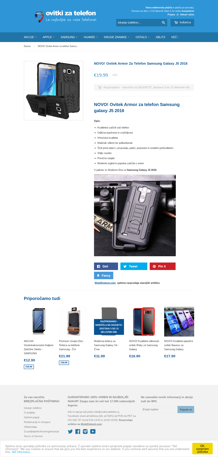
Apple (48, 37)
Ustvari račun (187, 14)
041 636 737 (74, 420)
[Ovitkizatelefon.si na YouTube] (93, 432)
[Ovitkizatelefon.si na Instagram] (85, 432)
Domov (27, 46)
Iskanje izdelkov (33, 407)
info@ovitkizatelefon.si (106, 411)
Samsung (68, 37)
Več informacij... (22, 452)
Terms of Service (33, 436)
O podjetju (29, 412)
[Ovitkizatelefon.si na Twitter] (70, 432)
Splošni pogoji (31, 417)
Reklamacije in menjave (37, 422)
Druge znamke (116, 37)
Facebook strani (77, 415)
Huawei (90, 37)
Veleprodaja (30, 426)
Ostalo (142, 37)
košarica (185, 22)
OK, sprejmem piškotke (202, 449)
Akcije (29, 37)
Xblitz (160, 37)
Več (174, 37)
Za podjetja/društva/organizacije (41, 431)
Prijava (171, 14)
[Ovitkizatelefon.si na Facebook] (77, 432)
